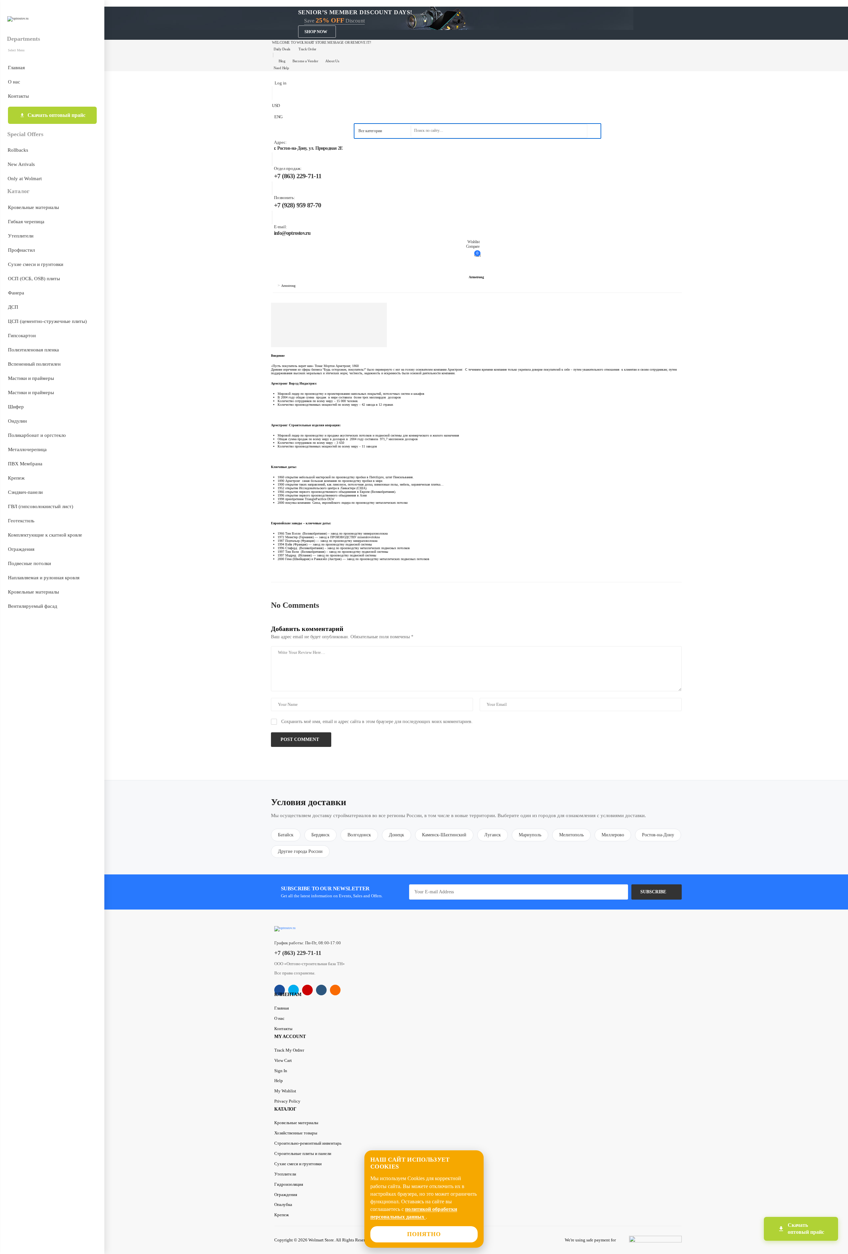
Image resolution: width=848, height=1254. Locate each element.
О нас (14, 81)
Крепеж (16, 478)
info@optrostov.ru (292, 233)
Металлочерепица (27, 449)
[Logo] (52, 19)
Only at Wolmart (25, 178)
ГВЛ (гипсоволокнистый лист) (40, 506)
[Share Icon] (279, 990)
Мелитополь (571, 834)
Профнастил (21, 250)
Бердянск (320, 834)
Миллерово (613, 834)
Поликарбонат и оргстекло (37, 435)
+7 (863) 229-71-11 (298, 176)
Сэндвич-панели (25, 492)
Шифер (16, 406)
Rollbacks (18, 150)
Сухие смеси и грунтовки (35, 264)
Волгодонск (359, 834)
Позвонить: (284, 197)
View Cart (283, 1060)
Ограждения (21, 549)
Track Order (307, 49)
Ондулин (17, 421)
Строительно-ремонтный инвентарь (308, 1143)
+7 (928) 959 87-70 (297, 205)
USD (276, 105)
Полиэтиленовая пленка (33, 349)
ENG (278, 116)
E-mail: (280, 226)
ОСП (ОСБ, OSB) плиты (34, 278)
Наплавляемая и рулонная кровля (44, 577)
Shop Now (315, 31)
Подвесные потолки (29, 563)
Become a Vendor (305, 61)
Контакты (18, 96)
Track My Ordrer (289, 1050)
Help (278, 1080)
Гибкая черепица (26, 221)
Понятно (424, 1233)
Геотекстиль (21, 520)
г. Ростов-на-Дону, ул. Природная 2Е (308, 148)
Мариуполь (530, 834)
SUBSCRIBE (653, 891)
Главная (16, 67)
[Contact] (273, 145)
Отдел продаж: (288, 168)
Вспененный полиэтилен (34, 364)
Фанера (16, 292)
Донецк (396, 834)
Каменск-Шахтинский (444, 834)
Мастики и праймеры (31, 378)
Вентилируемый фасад (32, 606)
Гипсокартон (22, 335)
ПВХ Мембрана (25, 463)
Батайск (285, 834)
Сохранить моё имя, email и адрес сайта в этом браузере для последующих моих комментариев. (377, 721)
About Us (332, 61)
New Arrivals (21, 164)
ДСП (13, 307)
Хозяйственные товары (295, 1132)
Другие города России (300, 851)
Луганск (492, 834)
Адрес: (280, 142)
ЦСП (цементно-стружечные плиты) (47, 321)
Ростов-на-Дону (658, 834)
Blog (282, 61)
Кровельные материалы (33, 207)
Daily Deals (282, 49)
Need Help (281, 68)
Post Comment (300, 739)
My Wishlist (285, 1090)
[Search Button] (594, 131)
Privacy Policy (287, 1101)
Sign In (280, 1070)
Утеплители (20, 235)
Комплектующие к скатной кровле (45, 535)
